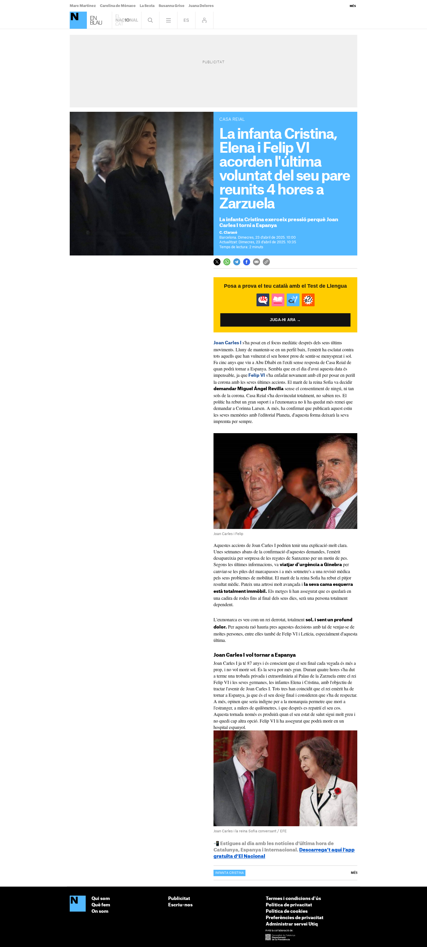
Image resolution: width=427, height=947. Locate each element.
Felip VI (256, 375)
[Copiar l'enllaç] (266, 261)
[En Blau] (78, 20)
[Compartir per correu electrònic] (256, 261)
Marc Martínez (83, 6)
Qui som (101, 898)
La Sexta (147, 6)
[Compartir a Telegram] (236, 261)
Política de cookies (287, 911)
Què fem (101, 905)
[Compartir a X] (217, 261)
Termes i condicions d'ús (293, 898)
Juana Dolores (201, 6)
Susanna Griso (171, 6)
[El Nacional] (78, 904)
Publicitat (179, 898)
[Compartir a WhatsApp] (226, 261)
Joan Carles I (227, 343)
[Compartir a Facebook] (246, 261)
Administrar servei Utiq (292, 924)
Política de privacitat (289, 905)
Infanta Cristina (229, 873)
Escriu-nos (180, 905)
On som (100, 911)
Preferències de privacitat (294, 918)
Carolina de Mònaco (118, 6)
